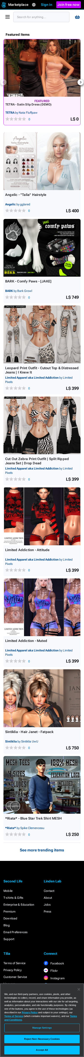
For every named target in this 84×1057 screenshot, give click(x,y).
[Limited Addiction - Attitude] (42, 516)
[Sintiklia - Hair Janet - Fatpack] (42, 698)
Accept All (42, 1050)
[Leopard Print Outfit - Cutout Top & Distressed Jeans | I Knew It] (42, 334)
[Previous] (3, 82)
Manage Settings (42, 1027)
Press (47, 911)
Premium (9, 911)
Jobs (47, 904)
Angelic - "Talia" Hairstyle (25, 195)
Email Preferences (15, 932)
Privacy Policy (12, 970)
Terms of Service (14, 963)
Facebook (57, 963)
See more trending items (42, 850)
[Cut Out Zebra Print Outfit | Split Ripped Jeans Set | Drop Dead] (42, 425)
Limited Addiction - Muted (26, 641)
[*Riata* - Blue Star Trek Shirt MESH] (42, 785)
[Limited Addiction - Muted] (42, 607)
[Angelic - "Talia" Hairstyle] (42, 161)
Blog (6, 925)
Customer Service (15, 977)
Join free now (68, 5)
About (48, 897)
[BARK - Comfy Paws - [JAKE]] (42, 248)
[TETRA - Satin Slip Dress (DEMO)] (42, 68)
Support (8, 939)
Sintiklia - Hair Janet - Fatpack (29, 732)
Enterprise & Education (18, 904)
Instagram (57, 978)
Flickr (54, 970)
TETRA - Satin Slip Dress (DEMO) (28, 104)
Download (10, 918)
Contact (49, 891)
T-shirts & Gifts (13, 897)
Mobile (7, 891)
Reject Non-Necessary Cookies (42, 1039)
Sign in (46, 5)
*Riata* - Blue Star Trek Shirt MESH (33, 818)
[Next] (81, 82)
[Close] (79, 989)
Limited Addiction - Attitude (27, 550)
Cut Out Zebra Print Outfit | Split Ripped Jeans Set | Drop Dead (37, 461)
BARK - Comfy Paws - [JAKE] (28, 281)
